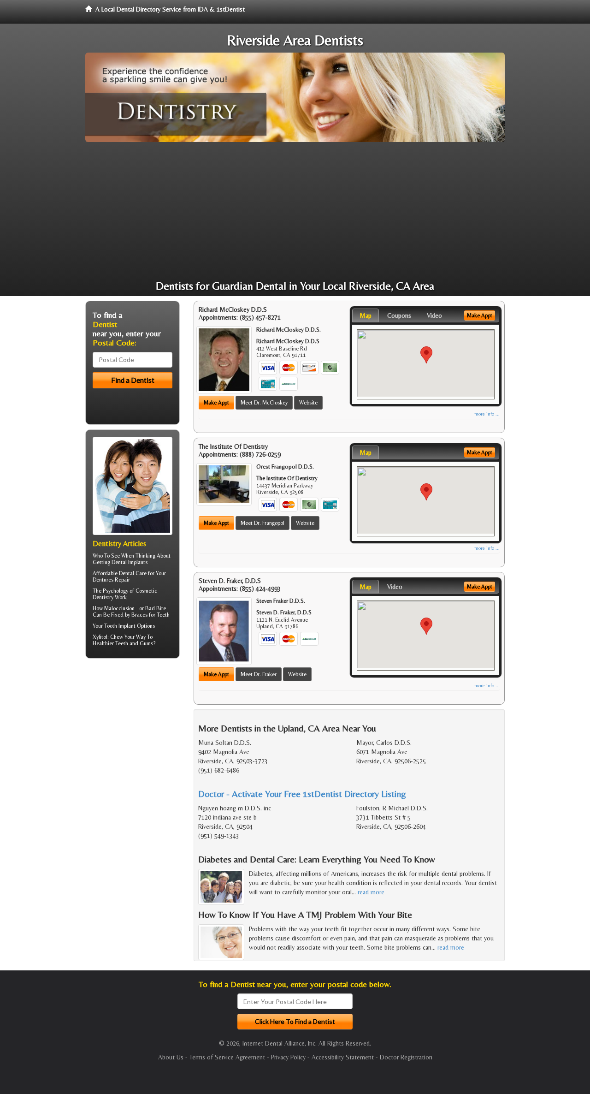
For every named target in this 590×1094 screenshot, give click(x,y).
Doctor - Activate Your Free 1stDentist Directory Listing (302, 793)
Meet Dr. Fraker (259, 674)
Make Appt (216, 402)
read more (371, 892)
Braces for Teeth (150, 615)
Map (366, 315)
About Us (170, 1057)
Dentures (103, 580)
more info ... (487, 413)
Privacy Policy (288, 1057)
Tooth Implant (120, 626)
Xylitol (100, 637)
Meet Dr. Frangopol (262, 523)
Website (308, 402)
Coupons (399, 315)
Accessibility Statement (343, 1057)
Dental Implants (130, 562)
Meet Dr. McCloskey (264, 402)
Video (434, 315)
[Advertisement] (295, 211)
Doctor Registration (406, 1057)
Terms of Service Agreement (227, 1057)
